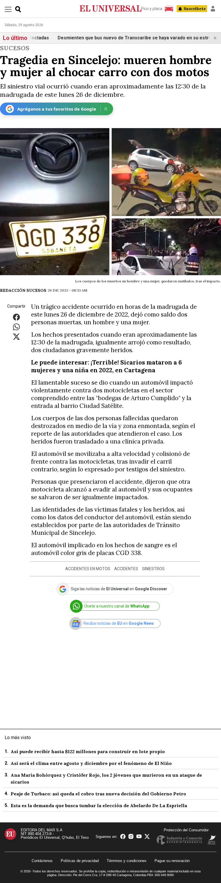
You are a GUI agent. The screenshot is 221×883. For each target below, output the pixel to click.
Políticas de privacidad (80, 861)
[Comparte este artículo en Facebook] (16, 316)
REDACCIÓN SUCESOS (23, 290)
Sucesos (14, 48)
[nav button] (8, 9)
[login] (213, 8)
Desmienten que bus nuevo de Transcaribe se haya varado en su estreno (123, 38)
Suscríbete (195, 8)
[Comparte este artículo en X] (16, 336)
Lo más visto (18, 737)
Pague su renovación (172, 861)
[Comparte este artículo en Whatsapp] (16, 326)
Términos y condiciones (126, 861)
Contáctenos (42, 861)
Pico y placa (151, 8)
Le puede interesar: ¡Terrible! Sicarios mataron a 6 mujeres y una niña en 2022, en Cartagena (106, 366)
